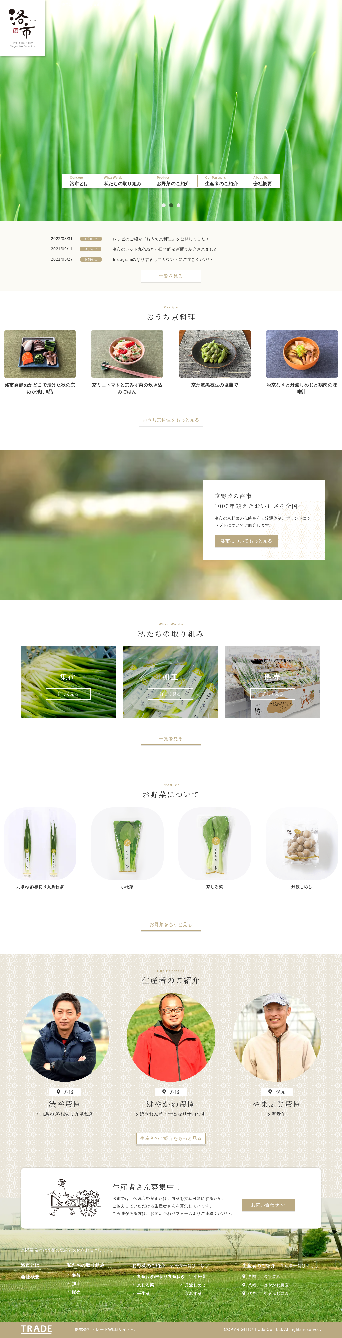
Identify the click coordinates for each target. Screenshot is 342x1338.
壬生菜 (143, 1293)
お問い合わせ (266, 1204)
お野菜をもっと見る (171, 924)
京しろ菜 (145, 1285)
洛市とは (30, 1265)
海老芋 (279, 1113)
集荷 (76, 1275)
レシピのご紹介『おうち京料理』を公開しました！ (161, 239)
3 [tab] (178, 205)
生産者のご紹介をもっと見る (171, 1138)
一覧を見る (171, 275)
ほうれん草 (151, 1113)
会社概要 (30, 1276)
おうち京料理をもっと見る (171, 419)
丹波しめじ (195, 1285)
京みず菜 (193, 1293)
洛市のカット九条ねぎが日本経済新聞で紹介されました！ (167, 249)
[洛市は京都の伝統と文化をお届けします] (22, 28)
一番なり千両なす (187, 1113)
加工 (76, 1284)
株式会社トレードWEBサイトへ (105, 1329)
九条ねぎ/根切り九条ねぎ (67, 1113)
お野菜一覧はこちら (189, 1266)
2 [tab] (171, 205)
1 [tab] (164, 205)
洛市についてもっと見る (246, 540)
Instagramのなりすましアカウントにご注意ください (162, 259)
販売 (76, 1292)
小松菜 (200, 1276)
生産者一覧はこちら (299, 1266)
